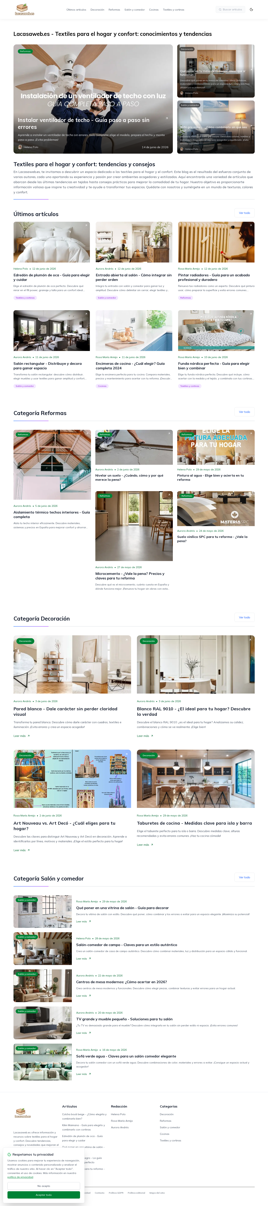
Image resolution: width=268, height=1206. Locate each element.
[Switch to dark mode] (251, 9)
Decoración (97, 9)
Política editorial (136, 1192)
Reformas (114, 9)
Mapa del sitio (157, 1192)
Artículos (69, 1106)
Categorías (168, 1106)
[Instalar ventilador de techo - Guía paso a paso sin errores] (93, 99)
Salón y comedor (135, 9)
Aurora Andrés (104, 268)
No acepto (44, 1186)
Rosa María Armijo (189, 268)
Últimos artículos (76, 9)
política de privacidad (20, 1177)
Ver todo (244, 213)
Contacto (99, 1192)
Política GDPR (116, 1192)
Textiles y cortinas (173, 9)
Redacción (119, 1106)
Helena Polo (20, 268)
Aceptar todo (44, 1195)
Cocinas (154, 9)
